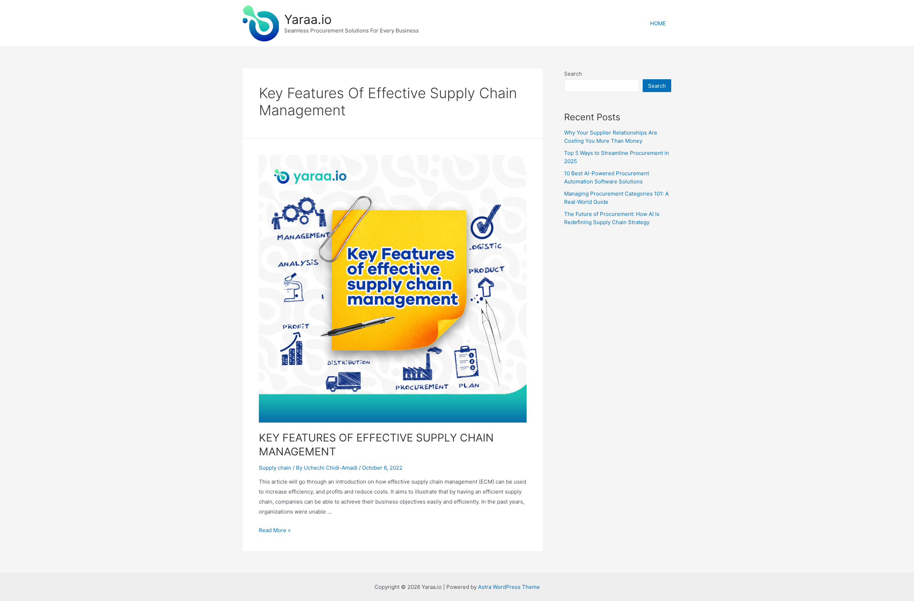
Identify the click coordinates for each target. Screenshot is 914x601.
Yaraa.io (308, 19)
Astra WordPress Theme (509, 587)
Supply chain (275, 467)
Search (573, 73)
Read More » (275, 530)
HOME (658, 23)
